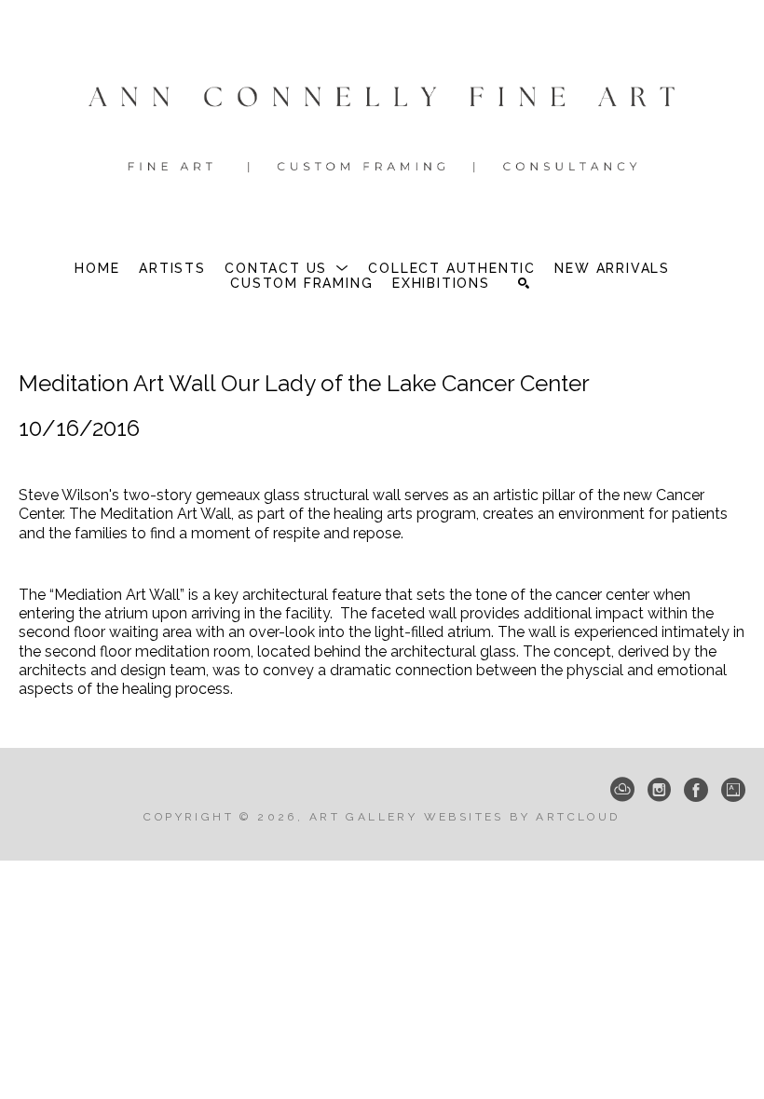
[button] (287, 268)
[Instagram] (659, 790)
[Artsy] (733, 790)
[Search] (523, 283)
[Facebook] (696, 790)
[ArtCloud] (622, 790)
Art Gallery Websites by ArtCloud (465, 816)
